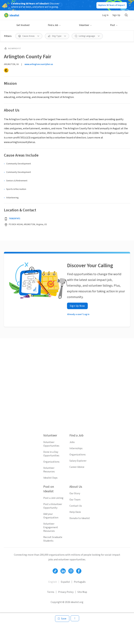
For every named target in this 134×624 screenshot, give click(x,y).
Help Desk (75, 512)
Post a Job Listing (53, 498)
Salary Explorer (77, 461)
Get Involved (23, 25)
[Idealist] (11, 15)
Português (80, 582)
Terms (50, 592)
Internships (76, 448)
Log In (105, 15)
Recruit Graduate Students (52, 539)
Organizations (51, 462)
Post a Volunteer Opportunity (52, 506)
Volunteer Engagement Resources (50, 527)
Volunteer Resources (49, 469)
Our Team (74, 499)
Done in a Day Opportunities (51, 453)
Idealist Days (50, 478)
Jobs (72, 442)
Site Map (82, 592)
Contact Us (75, 506)
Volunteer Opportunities (51, 444)
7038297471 (14, 218)
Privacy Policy (66, 592)
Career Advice (76, 467)
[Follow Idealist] (55, 571)
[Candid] (6, 70)
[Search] (126, 15)
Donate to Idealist (79, 518)
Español (65, 582)
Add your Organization (50, 515)
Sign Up (116, 15)
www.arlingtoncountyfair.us (39, 64)
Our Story (74, 493)
